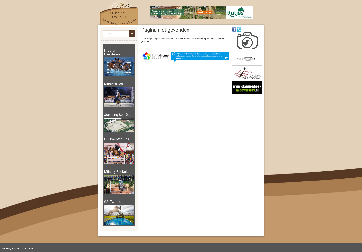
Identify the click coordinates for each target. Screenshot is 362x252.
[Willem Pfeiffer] (247, 73)
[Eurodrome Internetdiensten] (185, 56)
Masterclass (113, 84)
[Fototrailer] (247, 59)
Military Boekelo (116, 172)
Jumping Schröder (118, 115)
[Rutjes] (201, 12)
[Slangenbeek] (247, 87)
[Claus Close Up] (247, 41)
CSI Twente (112, 202)
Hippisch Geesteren (112, 52)
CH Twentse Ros (116, 139)
